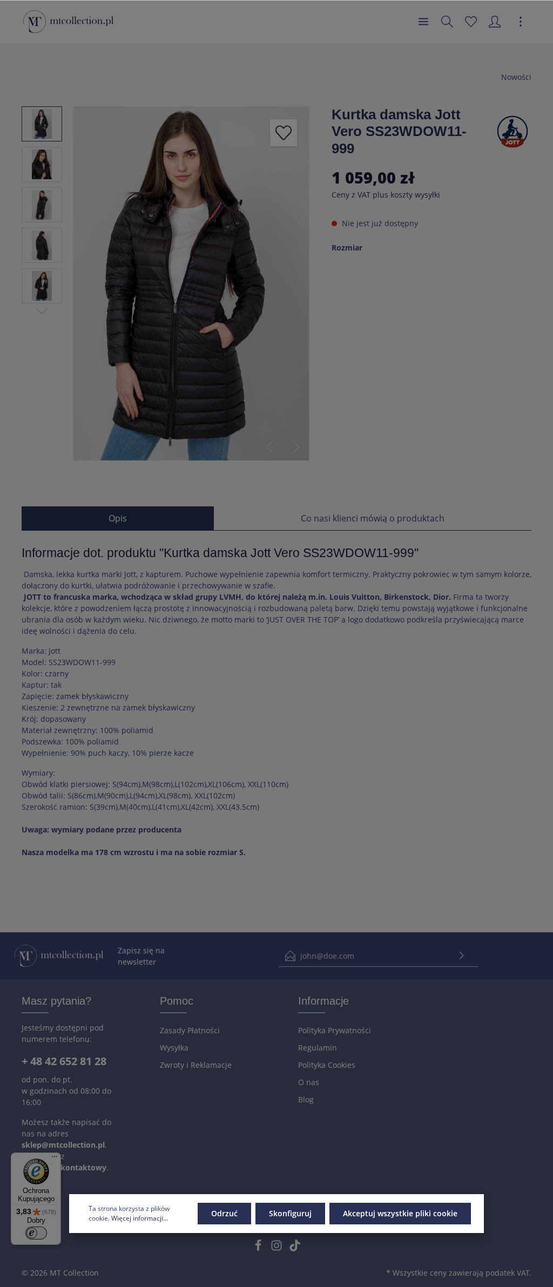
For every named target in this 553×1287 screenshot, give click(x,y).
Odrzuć (224, 1213)
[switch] (36, 1233)
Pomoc (176, 1001)
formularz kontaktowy (64, 1167)
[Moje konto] (494, 21)
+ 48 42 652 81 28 (64, 1061)
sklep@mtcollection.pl (63, 1145)
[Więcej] (520, 21)
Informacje (323, 1001)
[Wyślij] (461, 956)
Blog (306, 1099)
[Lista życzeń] (471, 21)
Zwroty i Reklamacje (196, 1065)
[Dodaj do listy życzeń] (283, 132)
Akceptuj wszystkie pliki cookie (400, 1213)
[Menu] (423, 21)
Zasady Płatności (190, 1030)
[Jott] (512, 131)
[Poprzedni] (269, 446)
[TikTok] (295, 1248)
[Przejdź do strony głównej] (68, 22)
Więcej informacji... (139, 1218)
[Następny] (296, 446)
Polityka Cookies (326, 1065)
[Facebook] (259, 1248)
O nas (308, 1082)
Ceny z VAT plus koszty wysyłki (386, 194)
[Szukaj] (447, 21)
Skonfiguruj (290, 1213)
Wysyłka (174, 1047)
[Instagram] (278, 1248)
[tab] (118, 518)
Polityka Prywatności (334, 1030)
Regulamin (317, 1047)
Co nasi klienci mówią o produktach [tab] (372, 518)
